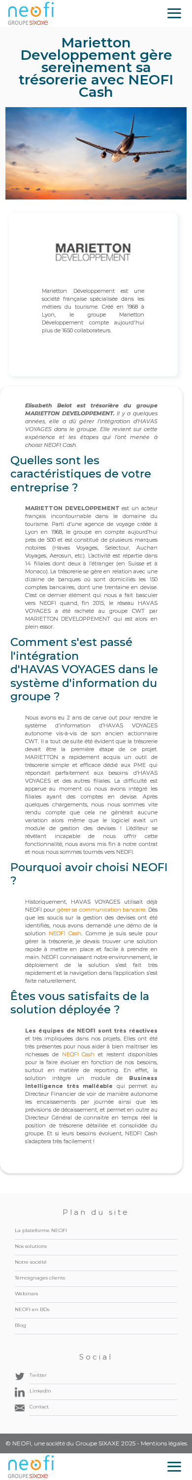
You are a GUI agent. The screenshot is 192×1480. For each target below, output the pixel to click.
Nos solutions (31, 1246)
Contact (39, 1406)
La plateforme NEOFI (41, 1230)
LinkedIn (40, 1391)
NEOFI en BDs (32, 1309)
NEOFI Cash (65, 933)
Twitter (38, 1375)
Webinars (26, 1293)
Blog (20, 1325)
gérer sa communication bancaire (101, 909)
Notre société (31, 1262)
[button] (174, 13)
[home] (31, 13)
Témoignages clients (40, 1278)
